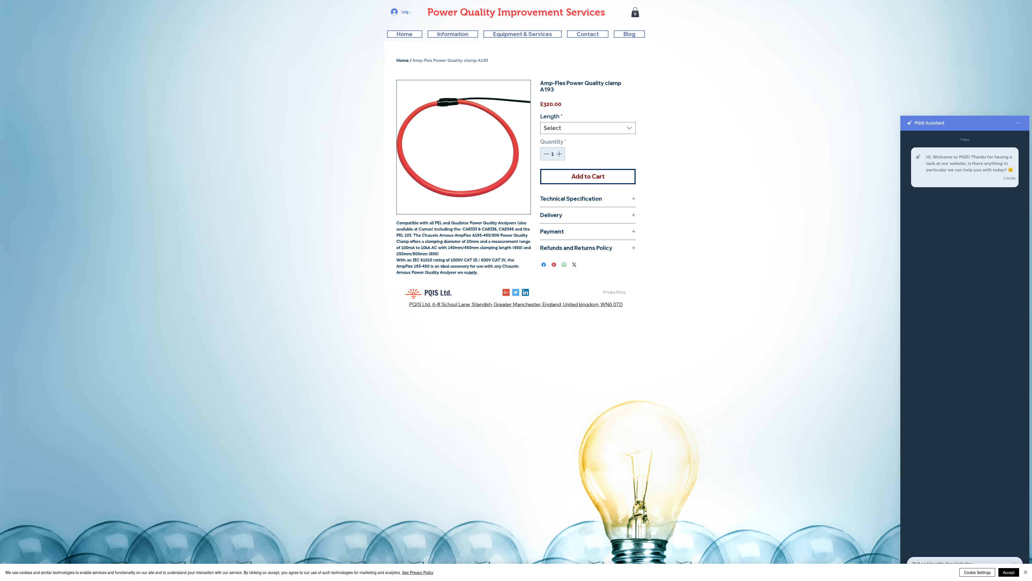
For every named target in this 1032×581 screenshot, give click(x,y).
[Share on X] (574, 264)
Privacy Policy (614, 292)
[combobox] (588, 128)
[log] (964, 342)
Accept (1009, 572)
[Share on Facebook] (543, 264)
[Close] (1025, 572)
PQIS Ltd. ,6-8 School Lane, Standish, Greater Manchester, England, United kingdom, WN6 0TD (516, 304)
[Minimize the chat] (1018, 123)
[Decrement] (546, 154)
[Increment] (559, 154)
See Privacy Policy (417, 572)
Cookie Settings (977, 572)
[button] (635, 12)
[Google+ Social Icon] (506, 292)
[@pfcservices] (515, 292)
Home (402, 60)
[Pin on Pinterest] (554, 264)
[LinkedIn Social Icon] (525, 292)
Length (551, 116)
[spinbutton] (553, 154)
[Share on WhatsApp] (564, 264)
